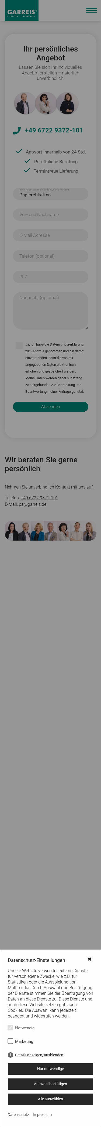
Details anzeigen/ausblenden (39, 1055)
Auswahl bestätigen (50, 1084)
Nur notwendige (50, 1069)
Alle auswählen (50, 1099)
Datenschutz (18, 1114)
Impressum (42, 1114)
